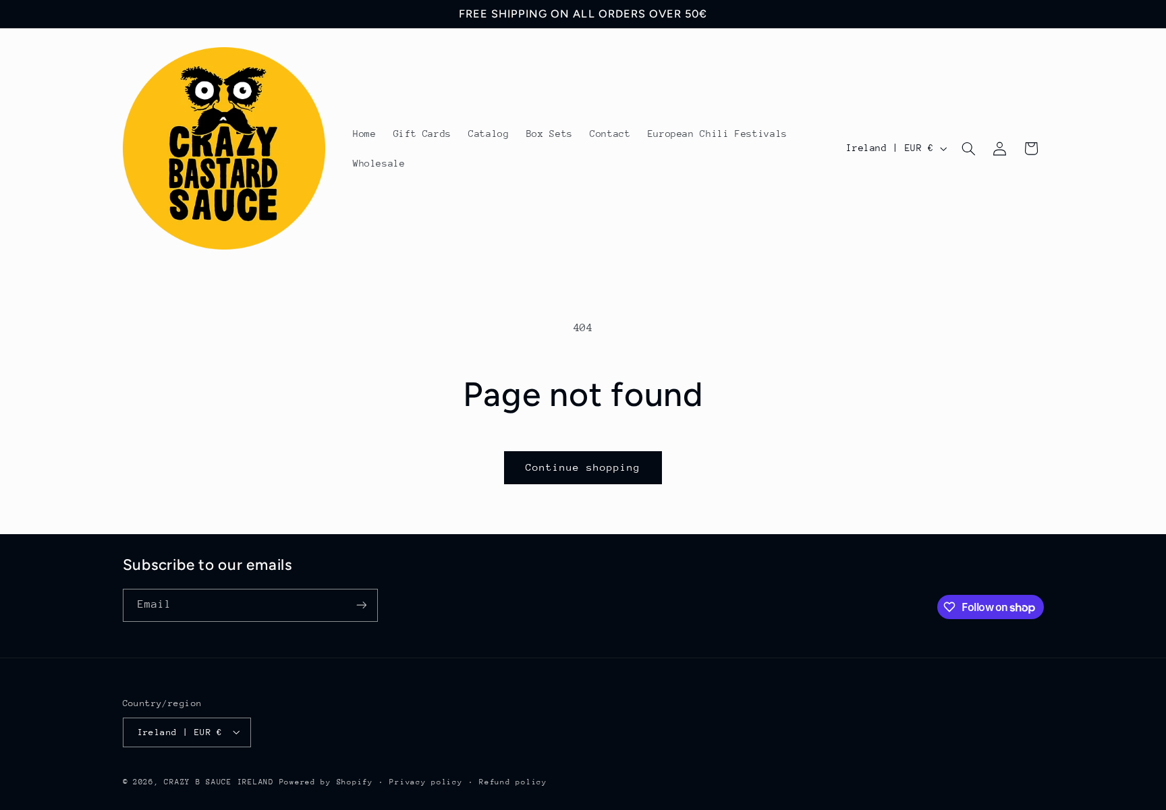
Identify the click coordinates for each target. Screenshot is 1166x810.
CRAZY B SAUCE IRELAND (218, 781)
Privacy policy (425, 781)
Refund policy (513, 781)
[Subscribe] (361, 605)
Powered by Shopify (326, 781)
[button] (968, 148)
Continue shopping (583, 467)
